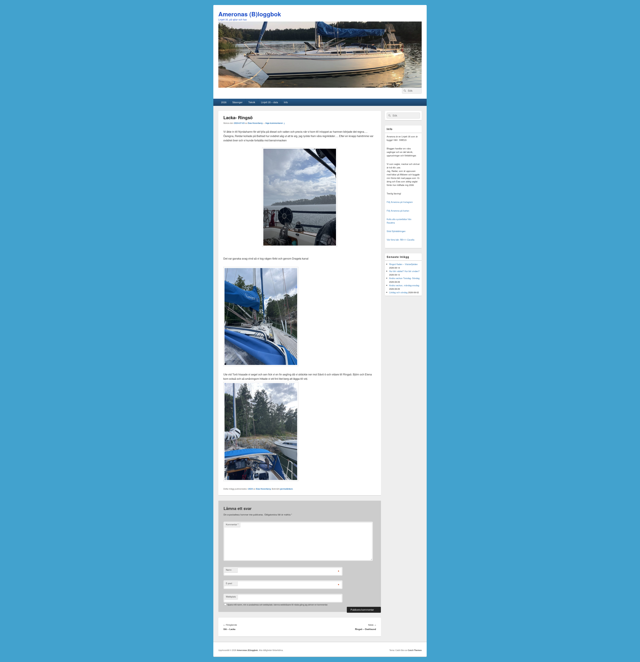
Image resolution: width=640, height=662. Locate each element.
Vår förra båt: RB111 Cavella (400, 239)
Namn (229, 569)
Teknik (251, 102)
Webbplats (231, 596)
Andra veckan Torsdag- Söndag (404, 278)
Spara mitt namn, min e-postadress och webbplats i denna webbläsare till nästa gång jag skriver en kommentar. (277, 604)
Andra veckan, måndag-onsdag (404, 285)
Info (286, 102)
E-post (229, 583)
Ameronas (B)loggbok (249, 14)
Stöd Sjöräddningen (396, 231)
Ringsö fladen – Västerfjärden (403, 264)
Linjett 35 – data (269, 102)
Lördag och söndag (398, 292)
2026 (223, 102)
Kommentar (232, 524)
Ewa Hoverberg (255, 123)
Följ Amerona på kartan (398, 210)
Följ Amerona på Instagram (400, 202)
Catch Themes (415, 650)
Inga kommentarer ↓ (275, 123)
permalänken (286, 488)
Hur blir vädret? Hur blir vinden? (404, 271)
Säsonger (237, 102)
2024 (250, 488)
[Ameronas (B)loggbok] (320, 87)
